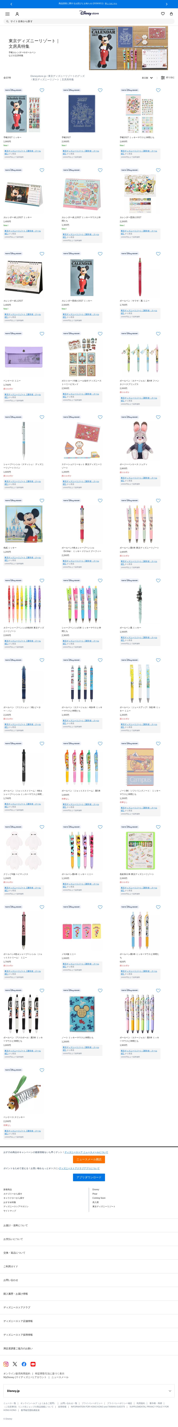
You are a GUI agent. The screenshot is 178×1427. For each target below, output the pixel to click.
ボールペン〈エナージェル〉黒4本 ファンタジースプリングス (139, 382)
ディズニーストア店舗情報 (18, 1321)
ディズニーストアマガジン (16, 1206)
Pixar (94, 1194)
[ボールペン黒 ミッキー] (140, 604)
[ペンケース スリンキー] (23, 1093)
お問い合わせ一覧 (68, 1403)
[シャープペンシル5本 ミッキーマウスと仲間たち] (82, 604)
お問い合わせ (10, 1280)
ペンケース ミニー (12, 381)
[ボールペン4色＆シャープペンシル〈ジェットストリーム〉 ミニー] (23, 930)
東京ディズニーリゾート (103, 1206)
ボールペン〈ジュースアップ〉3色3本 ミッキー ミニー (140, 709)
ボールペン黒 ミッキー (130, 628)
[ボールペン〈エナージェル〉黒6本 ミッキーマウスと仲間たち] (140, 1014)
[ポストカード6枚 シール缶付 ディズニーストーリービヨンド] (82, 357)
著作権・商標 (155, 1403)
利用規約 (141, 1403)
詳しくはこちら (112, 3)
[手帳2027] (82, 113)
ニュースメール (59, 1377)
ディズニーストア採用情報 (18, 1334)
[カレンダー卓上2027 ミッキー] (23, 193)
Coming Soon (99, 1198)
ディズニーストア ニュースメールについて (86, 1152)
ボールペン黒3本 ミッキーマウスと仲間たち (139, 956)
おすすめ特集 (9, 1202)
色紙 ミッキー (10, 548)
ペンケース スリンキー (14, 1117)
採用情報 (62, 1407)
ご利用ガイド (10, 1266)
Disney (95, 1189)
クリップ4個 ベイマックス (15, 874)
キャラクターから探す (13, 1198)
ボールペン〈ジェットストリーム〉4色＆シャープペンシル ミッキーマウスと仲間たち (23, 793)
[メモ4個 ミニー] (82, 930)
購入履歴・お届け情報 (15, 1293)
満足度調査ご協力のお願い (18, 1348)
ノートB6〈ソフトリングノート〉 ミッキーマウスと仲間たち (140, 792)
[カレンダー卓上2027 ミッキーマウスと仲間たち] (82, 193)
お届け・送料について (15, 1225)
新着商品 (7, 1189)
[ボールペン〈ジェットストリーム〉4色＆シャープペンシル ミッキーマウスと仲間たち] (23, 767)
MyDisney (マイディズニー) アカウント (25, 1377)
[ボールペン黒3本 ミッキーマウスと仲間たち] (140, 930)
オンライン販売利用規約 (16, 1373)
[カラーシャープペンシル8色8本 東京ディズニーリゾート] (23, 604)
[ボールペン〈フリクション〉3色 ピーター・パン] (23, 683)
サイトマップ (9, 1211)
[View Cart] (171, 14)
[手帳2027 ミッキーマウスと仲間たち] (140, 113)
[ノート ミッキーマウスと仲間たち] (82, 1014)
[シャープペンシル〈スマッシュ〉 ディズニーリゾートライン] (23, 440)
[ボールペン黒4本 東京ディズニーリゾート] (140, 524)
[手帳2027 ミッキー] (23, 113)
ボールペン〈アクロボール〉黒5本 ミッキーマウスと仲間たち (23, 1039)
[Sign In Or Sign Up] (17, 14)
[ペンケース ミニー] (23, 357)
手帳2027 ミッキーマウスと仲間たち (137, 137)
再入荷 (95, 1202)
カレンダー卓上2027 (13, 301)
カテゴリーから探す (12, 1194)
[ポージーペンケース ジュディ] (140, 440)
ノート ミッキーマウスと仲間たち (78, 1037)
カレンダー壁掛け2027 (130, 217)
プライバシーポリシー (92, 1403)
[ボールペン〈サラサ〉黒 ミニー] (140, 277)
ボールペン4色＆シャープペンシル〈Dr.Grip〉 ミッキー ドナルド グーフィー (81, 549)
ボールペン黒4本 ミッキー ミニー (77, 874)
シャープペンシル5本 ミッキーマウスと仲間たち (81, 629)
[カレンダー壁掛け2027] (140, 193)
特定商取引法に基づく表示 (49, 1373)
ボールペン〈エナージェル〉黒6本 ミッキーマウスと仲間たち (139, 1039)
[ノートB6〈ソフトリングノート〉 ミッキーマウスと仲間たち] (140, 767)
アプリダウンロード (89, 1177)
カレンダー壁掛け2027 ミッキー (77, 301)
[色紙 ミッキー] (23, 524)
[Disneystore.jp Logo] (89, 13)
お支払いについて (13, 1239)
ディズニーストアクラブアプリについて (79, 1168)
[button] (11, 4)
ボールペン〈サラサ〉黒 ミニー (134, 301)
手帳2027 (66, 137)
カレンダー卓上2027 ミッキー (17, 217)
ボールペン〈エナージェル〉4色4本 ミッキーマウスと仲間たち (82, 709)
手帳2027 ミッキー (12, 137)
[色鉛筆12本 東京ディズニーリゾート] (140, 850)
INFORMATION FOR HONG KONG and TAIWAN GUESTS (98, 1407)
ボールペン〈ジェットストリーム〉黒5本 (81, 791)
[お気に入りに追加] (42, 90)
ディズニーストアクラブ (16, 1307)
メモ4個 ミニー (69, 954)
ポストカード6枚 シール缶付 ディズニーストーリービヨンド (82, 382)
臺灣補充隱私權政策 (30, 1410)
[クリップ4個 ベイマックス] (23, 850)
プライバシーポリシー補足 (119, 1403)
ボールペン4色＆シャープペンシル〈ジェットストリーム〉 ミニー (22, 956)
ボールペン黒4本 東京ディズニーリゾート (139, 548)
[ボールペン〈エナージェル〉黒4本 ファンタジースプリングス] (140, 357)
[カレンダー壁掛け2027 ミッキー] (82, 277)
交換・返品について (14, 1252)
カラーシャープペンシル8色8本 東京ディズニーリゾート (23, 629)
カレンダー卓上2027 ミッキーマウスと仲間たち (81, 219)
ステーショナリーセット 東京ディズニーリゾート (82, 466)
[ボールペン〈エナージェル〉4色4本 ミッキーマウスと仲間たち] (82, 683)
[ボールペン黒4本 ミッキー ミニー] (82, 850)
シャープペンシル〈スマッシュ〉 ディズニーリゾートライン (23, 466)
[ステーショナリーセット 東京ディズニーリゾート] (82, 440)
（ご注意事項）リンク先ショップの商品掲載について (28, 1407)
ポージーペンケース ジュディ (133, 464)
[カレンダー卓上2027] (23, 277)
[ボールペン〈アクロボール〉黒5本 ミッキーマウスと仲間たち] (23, 1014)
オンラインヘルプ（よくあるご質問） (38, 1403)
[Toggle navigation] (7, 14)
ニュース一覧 (9, 1403)
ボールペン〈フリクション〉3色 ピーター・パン (22, 709)
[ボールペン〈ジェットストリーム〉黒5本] (82, 767)
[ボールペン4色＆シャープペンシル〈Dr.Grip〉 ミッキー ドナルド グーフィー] (82, 524)
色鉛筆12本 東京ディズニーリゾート (137, 874)
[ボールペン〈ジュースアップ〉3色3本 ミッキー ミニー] (140, 683)
